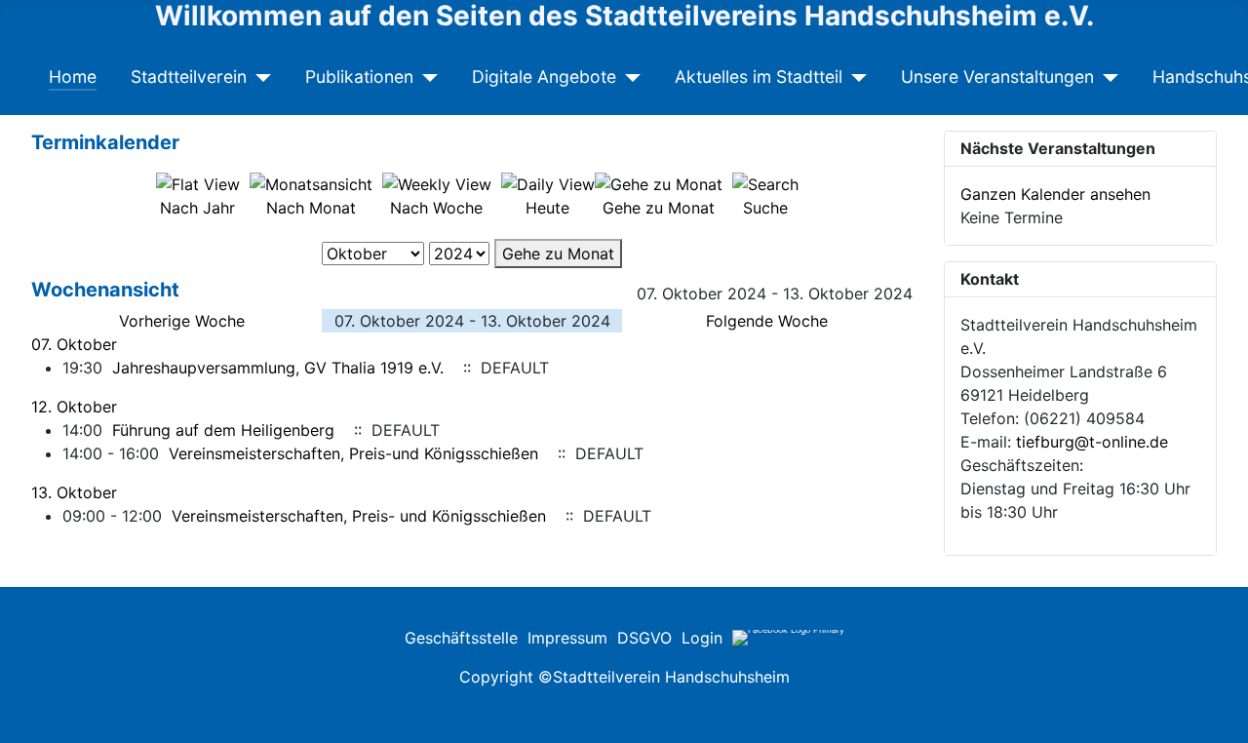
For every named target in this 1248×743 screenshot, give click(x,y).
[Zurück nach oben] (1223, 656)
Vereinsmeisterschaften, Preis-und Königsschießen (353, 453)
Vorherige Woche (182, 321)
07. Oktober (74, 344)
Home (73, 76)
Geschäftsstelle (461, 637)
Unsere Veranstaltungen (997, 76)
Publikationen (359, 76)
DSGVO (644, 637)
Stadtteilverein (189, 76)
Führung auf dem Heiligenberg (223, 430)
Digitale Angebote (544, 76)
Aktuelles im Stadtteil (758, 76)
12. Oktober (74, 406)
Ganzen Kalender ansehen (1055, 194)
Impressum (567, 637)
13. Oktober (74, 492)
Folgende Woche (767, 321)
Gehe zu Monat (558, 253)
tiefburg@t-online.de (1092, 441)
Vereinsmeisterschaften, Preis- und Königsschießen (359, 516)
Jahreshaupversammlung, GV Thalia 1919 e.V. (278, 367)
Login (702, 637)
